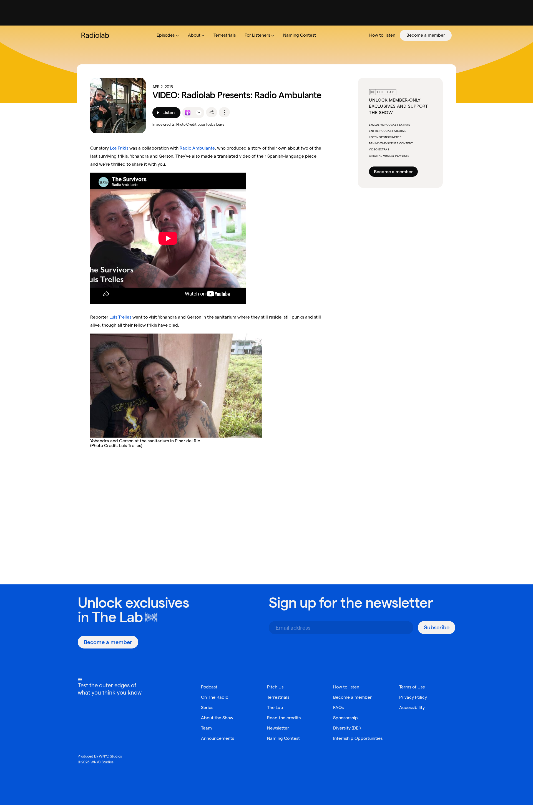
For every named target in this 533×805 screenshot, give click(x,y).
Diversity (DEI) (347, 728)
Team (206, 728)
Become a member (393, 171)
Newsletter (278, 728)
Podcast (209, 687)
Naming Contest (283, 738)
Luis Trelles (120, 317)
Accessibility (412, 707)
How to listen (346, 687)
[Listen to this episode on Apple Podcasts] (187, 112)
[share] (211, 112)
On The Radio (214, 697)
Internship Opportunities (358, 738)
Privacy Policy (413, 697)
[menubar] (302, 35)
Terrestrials (278, 697)
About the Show (217, 717)
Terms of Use (412, 687)
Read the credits (284, 717)
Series (207, 707)
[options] (224, 112)
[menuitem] (167, 35)
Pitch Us (275, 687)
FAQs (338, 707)
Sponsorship (345, 717)
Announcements (217, 738)
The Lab (117, 617)
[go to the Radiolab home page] (96, 35)
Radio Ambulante (197, 148)
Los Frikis (119, 148)
